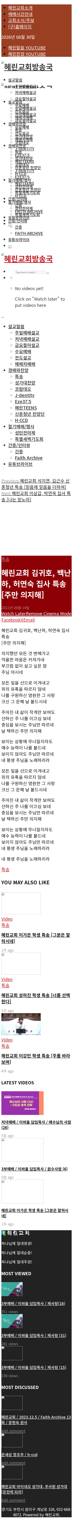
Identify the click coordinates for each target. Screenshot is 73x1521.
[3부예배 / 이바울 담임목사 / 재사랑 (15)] (12, 1358)
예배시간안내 (20, 14)
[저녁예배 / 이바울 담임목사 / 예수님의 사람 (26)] (22, 1113)
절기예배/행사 (19, 202)
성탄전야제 (24, 208)
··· (10, 223)
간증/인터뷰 (18, 198)
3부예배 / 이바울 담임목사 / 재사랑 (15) (33, 1367)
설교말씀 (15, 79)
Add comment (13, 1430)
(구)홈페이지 (20, 26)
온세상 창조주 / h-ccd (19, 1454)
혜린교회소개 (20, 7)
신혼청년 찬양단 (28, 189)
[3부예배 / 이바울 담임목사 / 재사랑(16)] (12, 1294)
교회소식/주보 (21, 20)
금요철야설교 (25, 98)
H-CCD (20, 195)
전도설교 (22, 133)
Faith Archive (29, 233)
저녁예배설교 (25, 114)
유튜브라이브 (19, 217)
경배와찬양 (17, 145)
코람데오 (22, 142)
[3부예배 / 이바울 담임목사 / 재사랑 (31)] (12, 1326)
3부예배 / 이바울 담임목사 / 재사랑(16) (33, 1303)
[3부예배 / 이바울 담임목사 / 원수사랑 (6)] (22, 1160)
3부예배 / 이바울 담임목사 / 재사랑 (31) (33, 1335)
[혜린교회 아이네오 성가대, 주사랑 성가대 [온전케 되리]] (12, 1477)
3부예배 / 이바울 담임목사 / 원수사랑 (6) (34, 1168)
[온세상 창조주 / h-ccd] (12, 1445)
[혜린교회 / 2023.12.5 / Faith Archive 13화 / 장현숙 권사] (12, 1408)
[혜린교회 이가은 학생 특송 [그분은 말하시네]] (22, 1201)
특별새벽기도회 (27, 192)
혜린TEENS (24, 183)
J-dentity (24, 148)
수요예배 (22, 126)
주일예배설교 (25, 108)
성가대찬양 (24, 158)
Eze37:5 (22, 177)
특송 (18, 152)
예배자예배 (24, 139)
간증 (18, 227)
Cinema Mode (56, 613)
